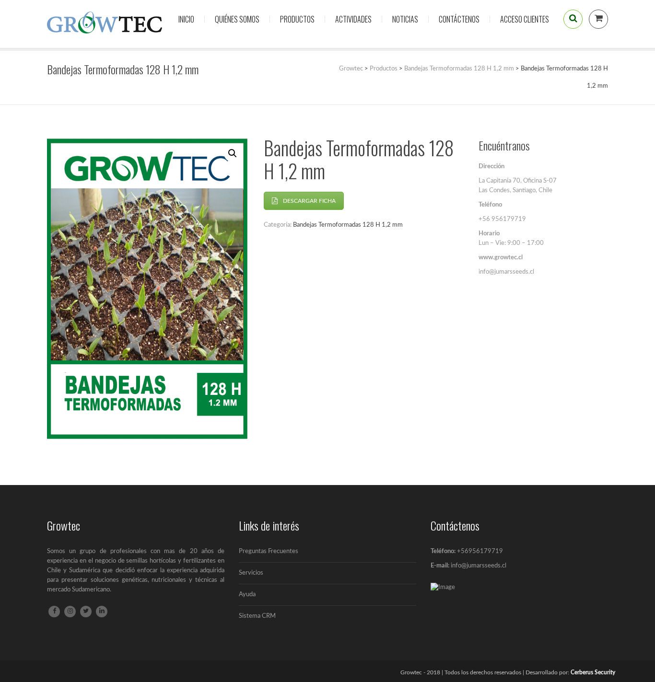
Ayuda (247, 594)
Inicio (186, 19)
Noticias (405, 19)
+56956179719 (480, 551)
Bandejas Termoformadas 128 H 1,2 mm (348, 225)
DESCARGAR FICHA (309, 201)
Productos (297, 19)
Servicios (251, 573)
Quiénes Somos (237, 19)
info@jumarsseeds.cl (478, 566)
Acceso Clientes (524, 19)
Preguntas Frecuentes (268, 551)
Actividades (353, 19)
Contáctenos (459, 19)
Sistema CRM (257, 616)
